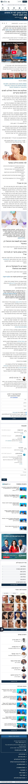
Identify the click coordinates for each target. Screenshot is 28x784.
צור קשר (16, 781)
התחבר (19, 1)
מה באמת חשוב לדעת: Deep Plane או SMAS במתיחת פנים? (9, 704)
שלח (4, 479)
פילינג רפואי (17, 140)
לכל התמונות (14, 629)
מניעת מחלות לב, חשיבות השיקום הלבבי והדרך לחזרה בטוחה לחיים (9, 697)
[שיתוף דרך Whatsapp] (4, 23)
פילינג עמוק (21, 238)
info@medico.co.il (19, 750)
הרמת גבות (23, 579)
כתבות (2, 9)
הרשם (24, 1)
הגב (21, 433)
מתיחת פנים (23, 574)
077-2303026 (14, 397)
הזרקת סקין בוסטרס (21, 569)
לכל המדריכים (14, 584)
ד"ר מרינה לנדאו (19, 17)
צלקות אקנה (6, 276)
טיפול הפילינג (21, 341)
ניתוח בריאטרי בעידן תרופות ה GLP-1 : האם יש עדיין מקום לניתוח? (9, 691)
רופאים (8, 9)
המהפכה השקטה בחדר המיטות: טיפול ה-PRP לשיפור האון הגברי (9, 718)
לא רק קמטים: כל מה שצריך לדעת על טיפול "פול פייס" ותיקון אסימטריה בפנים (9, 711)
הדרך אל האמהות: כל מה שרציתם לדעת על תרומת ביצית (10, 725)
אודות (26, 781)
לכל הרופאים (14, 681)
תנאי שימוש (21, 781)
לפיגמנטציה (6, 259)
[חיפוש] (2, 5)
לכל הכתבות (14, 730)
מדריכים (19, 9)
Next (3, 75)
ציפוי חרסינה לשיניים (21, 582)
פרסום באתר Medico (14, 736)
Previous (25, 75)
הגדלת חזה (23, 566)
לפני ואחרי (14, 9)
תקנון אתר (15, 412)
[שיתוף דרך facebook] (6, 23)
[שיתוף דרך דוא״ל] (2, 23)
